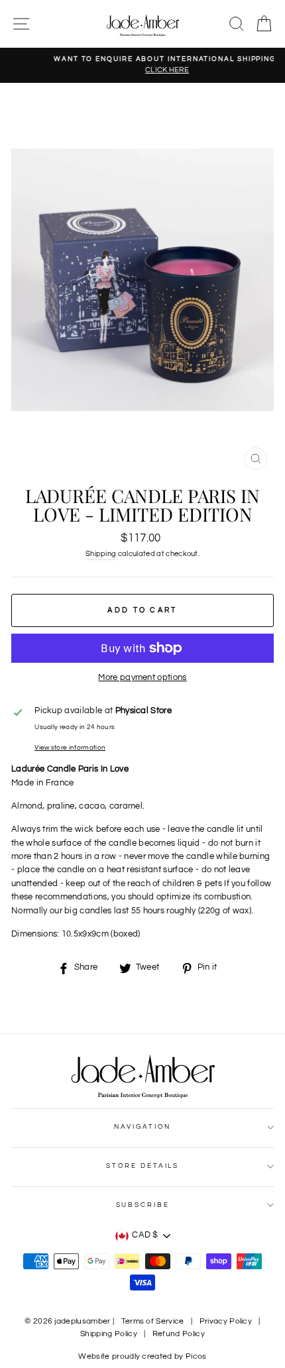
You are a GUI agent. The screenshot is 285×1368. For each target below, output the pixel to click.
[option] (142, 65)
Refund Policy (178, 1334)
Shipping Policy (108, 1334)
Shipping (101, 553)
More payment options (142, 677)
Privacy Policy (226, 1321)
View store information (69, 747)
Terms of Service (152, 1321)
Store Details (142, 1166)
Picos (196, 1356)
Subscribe (143, 1205)
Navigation (143, 1126)
